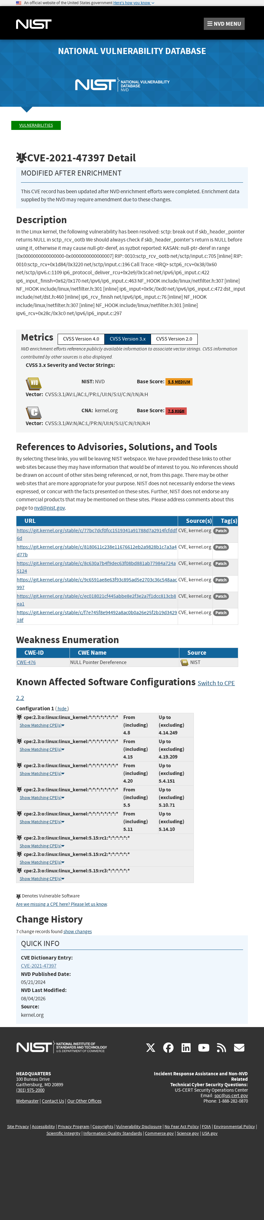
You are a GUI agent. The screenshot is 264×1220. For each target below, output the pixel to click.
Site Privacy (18, 1127)
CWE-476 (26, 662)
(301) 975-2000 (30, 1090)
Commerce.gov (159, 1133)
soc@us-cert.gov (231, 1095)
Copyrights (102, 1127)
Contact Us (53, 1101)
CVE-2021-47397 (38, 965)
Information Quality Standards (112, 1133)
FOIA (206, 1127)
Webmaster (27, 1101)
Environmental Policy (234, 1127)
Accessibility (43, 1127)
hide (62, 709)
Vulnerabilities (36, 125)
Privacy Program (74, 1127)
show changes (77, 932)
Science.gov (188, 1133)
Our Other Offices (84, 1101)
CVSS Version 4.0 (81, 339)
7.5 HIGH (176, 411)
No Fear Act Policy (182, 1127)
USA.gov (210, 1133)
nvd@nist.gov (49, 508)
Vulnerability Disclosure (139, 1127)
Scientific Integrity (63, 1133)
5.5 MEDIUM (179, 382)
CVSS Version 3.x (128, 339)
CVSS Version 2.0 (174, 339)
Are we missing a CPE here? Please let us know (61, 904)
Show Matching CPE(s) (40, 725)
